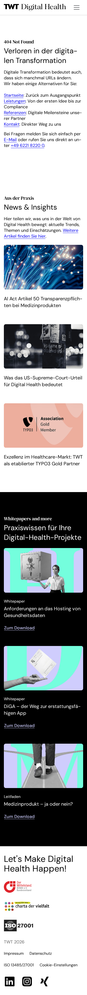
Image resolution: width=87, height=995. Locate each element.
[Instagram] (27, 981)
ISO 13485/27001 (19, 965)
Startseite (13, 95)
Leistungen (14, 101)
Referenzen (15, 113)
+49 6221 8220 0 (27, 145)
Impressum (14, 953)
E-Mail (10, 140)
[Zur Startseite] (35, 7)
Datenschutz (40, 953)
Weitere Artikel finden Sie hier (41, 233)
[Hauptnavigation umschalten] (76, 7)
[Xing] (44, 981)
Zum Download (19, 628)
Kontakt (11, 124)
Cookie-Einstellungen (59, 965)
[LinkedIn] (9, 981)
